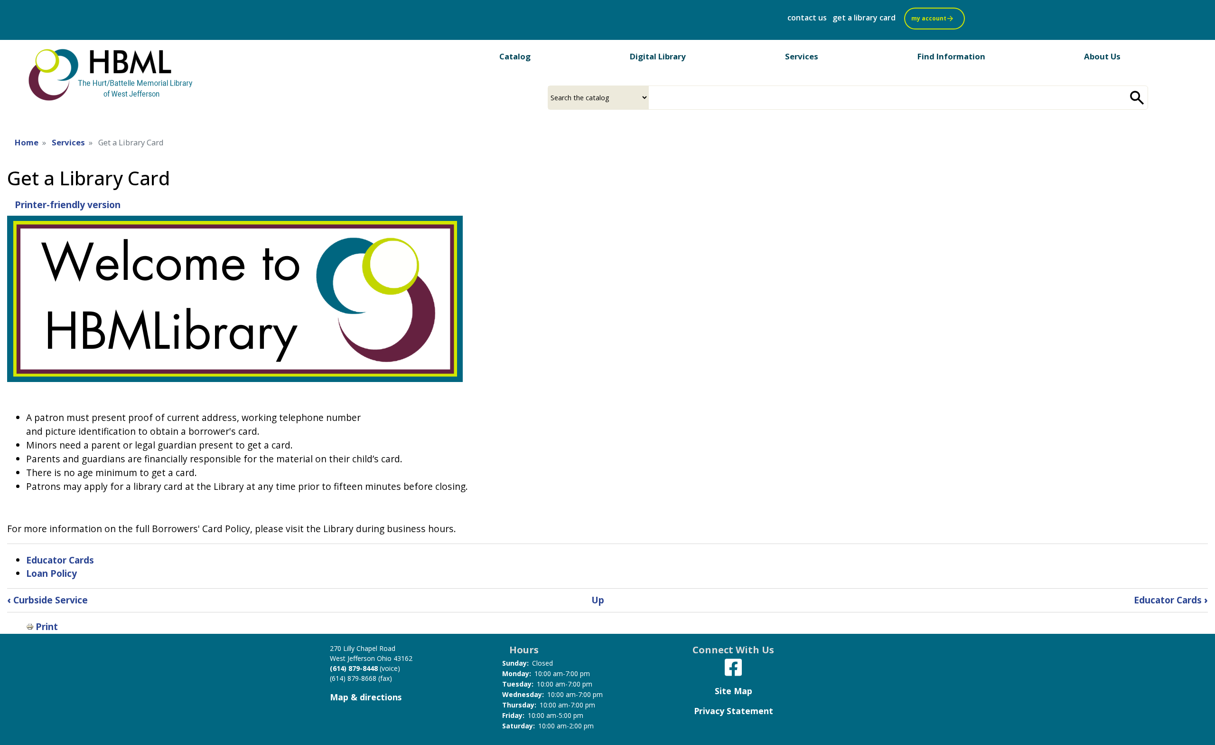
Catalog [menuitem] (515, 56)
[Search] (1137, 97)
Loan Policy (51, 573)
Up (597, 599)
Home (26, 142)
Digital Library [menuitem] (658, 56)
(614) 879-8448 (354, 668)
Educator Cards (60, 560)
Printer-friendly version (68, 204)
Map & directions (366, 697)
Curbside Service (47, 599)
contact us (807, 17)
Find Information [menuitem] (951, 56)
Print (47, 626)
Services (68, 142)
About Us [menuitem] (1102, 56)
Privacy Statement (733, 710)
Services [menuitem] (801, 56)
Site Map (733, 691)
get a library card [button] (864, 17)
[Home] (111, 74)
